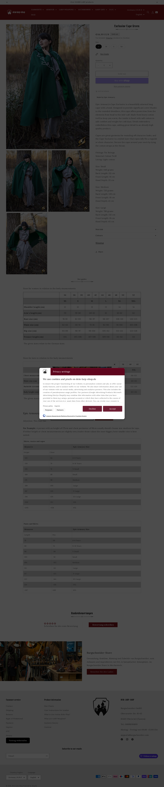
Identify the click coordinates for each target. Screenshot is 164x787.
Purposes (48, 410)
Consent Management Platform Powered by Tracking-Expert (66, 416)
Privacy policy (48, 406)
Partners (60, 410)
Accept (112, 408)
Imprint (57, 406)
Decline (92, 408)
